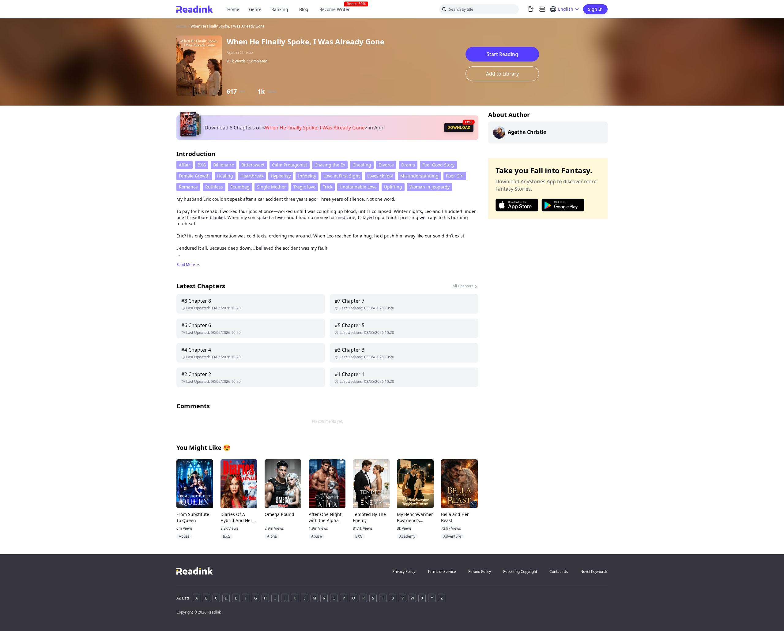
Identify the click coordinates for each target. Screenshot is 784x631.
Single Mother (271, 187)
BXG (202, 165)
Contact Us (558, 571)
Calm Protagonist (289, 165)
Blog (303, 9)
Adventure (452, 536)
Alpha (272, 536)
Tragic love (304, 187)
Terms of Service (442, 571)
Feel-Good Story (438, 165)
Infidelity (307, 176)
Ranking (279, 9)
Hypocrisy (281, 176)
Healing (225, 176)
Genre (255, 9)
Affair (184, 165)
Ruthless (214, 187)
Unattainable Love (358, 187)
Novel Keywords (594, 571)
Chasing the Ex (330, 165)
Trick (327, 187)
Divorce (386, 165)
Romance (188, 187)
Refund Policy (479, 571)
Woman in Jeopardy (429, 187)
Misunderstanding (419, 176)
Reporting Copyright (520, 571)
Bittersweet (253, 165)
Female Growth (194, 176)
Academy (407, 536)
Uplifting (393, 187)
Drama (408, 165)
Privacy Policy (403, 571)
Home (233, 9)
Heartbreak (251, 176)
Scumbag (240, 187)
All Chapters (463, 286)
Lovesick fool (380, 176)
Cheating (361, 165)
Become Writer (337, 9)
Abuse (184, 536)
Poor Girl (455, 176)
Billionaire (223, 165)
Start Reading (502, 54)
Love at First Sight (341, 176)
